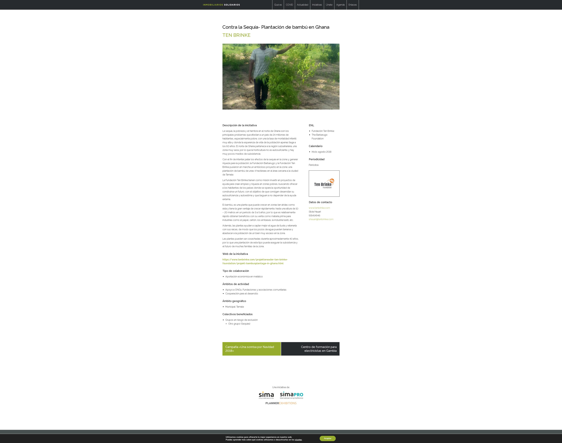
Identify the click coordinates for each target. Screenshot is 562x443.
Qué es (278, 4)
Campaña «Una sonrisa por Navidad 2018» (249, 348)
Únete (329, 4)
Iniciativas (317, 4)
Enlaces (353, 4)
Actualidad (302, 4)
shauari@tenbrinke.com (321, 219)
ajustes (298, 439)
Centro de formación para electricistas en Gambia (319, 348)
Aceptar (327, 438)
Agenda (340, 4)
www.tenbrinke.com (319, 207)
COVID (289, 4)
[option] (281, 77)
